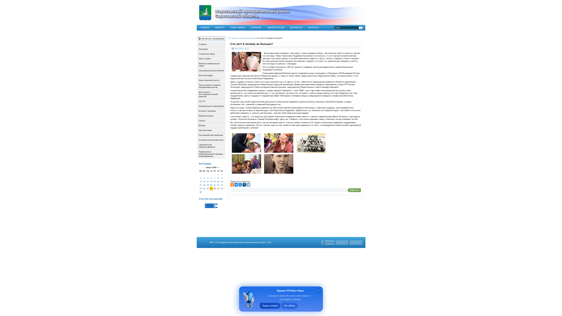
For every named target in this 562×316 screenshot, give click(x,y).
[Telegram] (248, 185)
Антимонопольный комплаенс (211, 140)
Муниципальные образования (211, 106)
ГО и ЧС (202, 101)
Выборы (202, 125)
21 (215, 185)
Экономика (203, 49)
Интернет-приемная (207, 111)
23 (222, 185)
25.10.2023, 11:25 (241, 49)
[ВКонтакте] (236, 185)
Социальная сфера (207, 54)
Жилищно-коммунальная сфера (209, 65)
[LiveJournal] (244, 185)
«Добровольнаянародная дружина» (207, 146)
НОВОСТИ (219, 27)
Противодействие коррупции (211, 135)
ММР (212, 242)
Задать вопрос (270, 305)
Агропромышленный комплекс (211, 71)
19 (208, 185)
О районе (203, 44)
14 (215, 181)
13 (211, 181)
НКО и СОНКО (205, 59)
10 (201, 181)
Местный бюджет (206, 75)
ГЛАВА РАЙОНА (237, 27)
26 (208, 188)
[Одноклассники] (232, 185)
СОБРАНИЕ (256, 27)
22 (218, 185)
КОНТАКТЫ (313, 27)
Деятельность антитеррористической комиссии (208, 94)
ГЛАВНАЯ (204, 27)
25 (204, 188)
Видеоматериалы (206, 116)
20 (211, 185)
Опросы (202, 121)
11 (204, 181)
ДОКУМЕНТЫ (296, 27)
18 (204, 185)
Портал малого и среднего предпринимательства (210, 86)
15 (218, 181)
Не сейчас (289, 305)
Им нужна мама (205, 130)
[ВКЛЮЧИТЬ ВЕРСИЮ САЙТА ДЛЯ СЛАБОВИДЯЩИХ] (211, 40)
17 (201, 185)
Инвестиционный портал (209, 80)
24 (201, 188)
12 (208, 181)
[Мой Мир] (240, 185)
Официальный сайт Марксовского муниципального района (281, 12)
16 (222, 181)
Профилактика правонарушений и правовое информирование (211, 154)
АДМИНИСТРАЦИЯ (275, 27)
